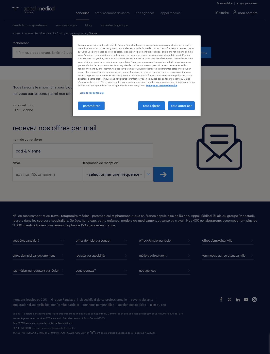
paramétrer (91, 105)
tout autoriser (181, 105)
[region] (136, 75)
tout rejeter (151, 105)
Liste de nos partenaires (92, 92)
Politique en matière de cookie (161, 85)
